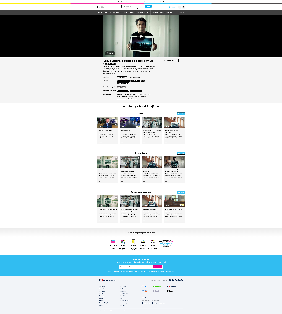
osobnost (137, 96)
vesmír (144, 8)
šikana (148, 8)
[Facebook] (179, 7)
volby (149, 94)
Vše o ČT (162, 1)
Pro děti (153, 1)
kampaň (143, 96)
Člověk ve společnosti (123, 81)
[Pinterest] (183, 7)
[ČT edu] (100, 7)
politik (118, 96)
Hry (148, 12)
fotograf (131, 96)
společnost (133, 94)
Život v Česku (135, 81)
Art (157, 1)
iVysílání (141, 1)
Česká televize (121, 1)
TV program (147, 1)
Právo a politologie (136, 91)
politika (127, 94)
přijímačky (134, 8)
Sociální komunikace (123, 83)
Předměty (116, 12)
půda (129, 8)
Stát (142, 81)
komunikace (120, 94)
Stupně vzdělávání (103, 12)
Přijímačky (155, 12)
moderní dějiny (142, 94)
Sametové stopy (122, 77)
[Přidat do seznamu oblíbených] (116, 118)
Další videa (181, 113)
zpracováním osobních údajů (167, 271)
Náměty (132, 12)
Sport (136, 1)
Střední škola (121, 87)
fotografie (124, 96)
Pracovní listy (141, 12)
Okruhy (125, 12)
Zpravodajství (129, 1)
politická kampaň (132, 99)
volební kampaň (121, 99)
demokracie (139, 8)
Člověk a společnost (123, 91)
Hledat (148, 6)
